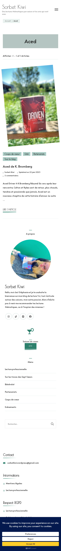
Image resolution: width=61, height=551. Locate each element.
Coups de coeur (12, 154)
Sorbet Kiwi (14, 7)
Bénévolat (9, 384)
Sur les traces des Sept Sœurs (18, 377)
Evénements (10, 407)
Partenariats (39, 154)
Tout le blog (10, 159)
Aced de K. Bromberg (17, 166)
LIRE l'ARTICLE (9, 209)
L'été (27, 154)
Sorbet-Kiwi (9, 172)
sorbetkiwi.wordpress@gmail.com (23, 462)
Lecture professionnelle (16, 369)
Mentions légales (14, 483)
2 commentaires (11, 175)
